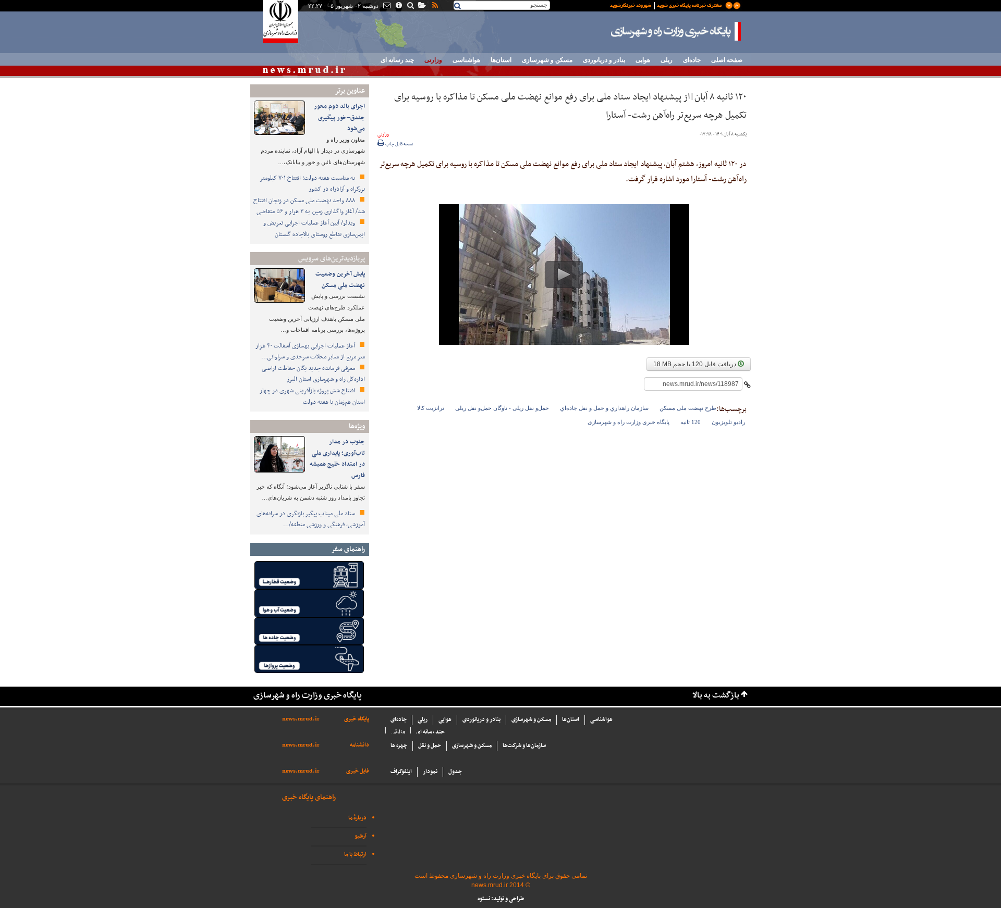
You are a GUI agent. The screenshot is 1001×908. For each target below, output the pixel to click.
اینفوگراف (401, 772)
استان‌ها (501, 60)
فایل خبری (357, 771)
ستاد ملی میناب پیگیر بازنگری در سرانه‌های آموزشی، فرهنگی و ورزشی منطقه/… (311, 519)
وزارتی (433, 60)
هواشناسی (466, 60)
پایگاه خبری (356, 719)
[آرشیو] (421, 6)
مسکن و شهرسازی (547, 60)
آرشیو (361, 836)
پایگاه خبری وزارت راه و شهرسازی (676, 31)
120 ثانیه (690, 422)
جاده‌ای (692, 60)
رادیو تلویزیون (728, 422)
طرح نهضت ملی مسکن (688, 408)
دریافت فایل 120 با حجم (695, 364)
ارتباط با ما (355, 855)
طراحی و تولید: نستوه (501, 899)
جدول (455, 772)
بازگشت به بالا (715, 696)
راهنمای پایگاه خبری (309, 797)
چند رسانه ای (397, 60)
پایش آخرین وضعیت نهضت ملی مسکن (340, 280)
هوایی (643, 60)
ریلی (667, 60)
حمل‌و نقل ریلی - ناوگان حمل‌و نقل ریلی (502, 408)
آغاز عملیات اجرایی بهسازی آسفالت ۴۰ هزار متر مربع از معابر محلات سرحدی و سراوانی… (310, 352)
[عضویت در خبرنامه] (667, 4)
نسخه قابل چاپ (398, 144)
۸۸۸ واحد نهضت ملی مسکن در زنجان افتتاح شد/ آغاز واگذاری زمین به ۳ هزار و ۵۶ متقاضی (309, 206)
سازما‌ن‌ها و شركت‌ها (524, 746)
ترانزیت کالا (430, 408)
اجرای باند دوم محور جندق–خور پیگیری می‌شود (339, 117)
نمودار (430, 772)
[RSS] (434, 6)
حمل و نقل (429, 746)
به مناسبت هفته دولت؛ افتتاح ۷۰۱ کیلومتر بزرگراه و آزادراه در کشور (312, 184)
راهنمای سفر (348, 549)
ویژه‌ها (357, 426)
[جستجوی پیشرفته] (410, 6)
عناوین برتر (350, 91)
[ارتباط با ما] (386, 6)
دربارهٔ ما (357, 818)
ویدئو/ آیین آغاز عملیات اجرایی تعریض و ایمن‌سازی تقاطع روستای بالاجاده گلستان (314, 229)
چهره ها (398, 746)
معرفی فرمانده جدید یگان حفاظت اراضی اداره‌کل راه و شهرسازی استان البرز (313, 374)
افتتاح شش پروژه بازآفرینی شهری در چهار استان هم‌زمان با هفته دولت (312, 396)
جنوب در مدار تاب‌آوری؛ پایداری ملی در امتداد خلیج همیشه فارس (337, 459)
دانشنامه (359, 745)
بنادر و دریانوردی (604, 60)
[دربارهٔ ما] (398, 6)
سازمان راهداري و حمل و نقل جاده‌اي (604, 408)
